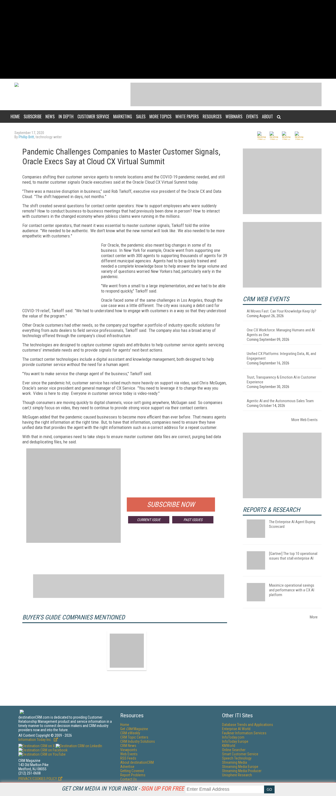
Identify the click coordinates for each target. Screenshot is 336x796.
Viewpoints (128, 750)
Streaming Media (234, 762)
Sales (140, 116)
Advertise (127, 767)
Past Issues (192, 520)
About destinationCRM (137, 762)
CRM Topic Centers (134, 737)
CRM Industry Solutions (137, 741)
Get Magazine (134, 729)
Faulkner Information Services (244, 733)
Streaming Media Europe (240, 767)
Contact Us (128, 779)
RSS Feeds (128, 758)
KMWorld (228, 746)
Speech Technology (236, 758)
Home (15, 116)
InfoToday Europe (235, 741)
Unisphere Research (237, 775)
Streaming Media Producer (241, 771)
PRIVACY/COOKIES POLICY (37, 779)
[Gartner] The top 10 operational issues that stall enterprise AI (293, 556)
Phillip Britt (26, 137)
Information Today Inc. (35, 739)
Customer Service (93, 116)
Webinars (233, 116)
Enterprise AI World (236, 729)
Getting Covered (132, 771)
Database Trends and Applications (247, 725)
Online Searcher (233, 750)
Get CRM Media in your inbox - (123, 788)
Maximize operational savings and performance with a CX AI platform (291, 590)
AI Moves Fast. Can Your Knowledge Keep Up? (281, 311)
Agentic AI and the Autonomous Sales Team (280, 401)
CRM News (128, 746)
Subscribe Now (171, 504)
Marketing (122, 116)
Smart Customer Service (240, 754)
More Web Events (304, 419)
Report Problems (132, 775)
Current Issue (148, 520)
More (314, 617)
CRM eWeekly (130, 733)
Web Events (129, 754)
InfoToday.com (233, 737)
